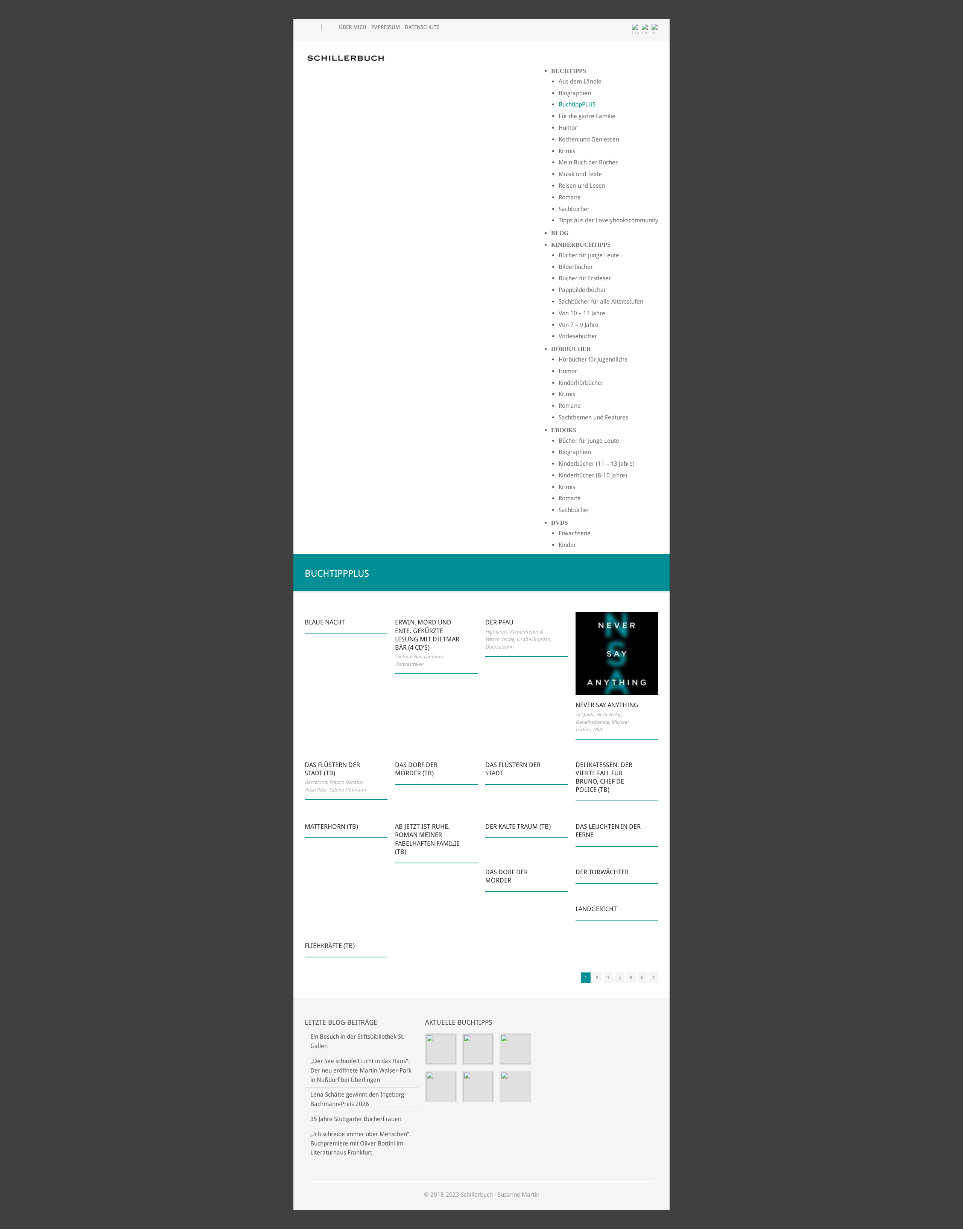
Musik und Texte (580, 174)
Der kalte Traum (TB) (518, 826)
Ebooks (563, 430)
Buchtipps (568, 71)
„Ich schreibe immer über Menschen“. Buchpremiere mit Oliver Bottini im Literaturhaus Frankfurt (360, 1143)
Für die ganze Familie (587, 116)
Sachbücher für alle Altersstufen (601, 301)
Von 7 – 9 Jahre (578, 324)
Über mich (352, 27)
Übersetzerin (499, 647)
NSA (597, 729)
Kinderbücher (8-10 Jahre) (593, 475)
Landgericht (596, 909)
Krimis (567, 151)
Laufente (433, 656)
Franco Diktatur (346, 782)
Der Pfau (499, 622)
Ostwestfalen (409, 664)
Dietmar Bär (408, 656)
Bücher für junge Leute (589, 255)
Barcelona (316, 782)
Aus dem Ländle (580, 81)
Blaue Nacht (325, 622)
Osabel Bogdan (533, 639)
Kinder (567, 544)
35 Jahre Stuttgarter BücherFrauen (355, 1119)
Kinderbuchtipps (581, 245)
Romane (570, 197)
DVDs (559, 523)
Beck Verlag (609, 714)
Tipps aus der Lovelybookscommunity (608, 220)
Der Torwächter (602, 872)
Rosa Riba (316, 790)
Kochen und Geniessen (589, 139)
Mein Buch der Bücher (588, 162)
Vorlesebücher (578, 336)
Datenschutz (422, 27)
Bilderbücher (576, 266)
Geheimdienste (592, 722)
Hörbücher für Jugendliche (593, 359)
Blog (559, 233)
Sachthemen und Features (593, 417)
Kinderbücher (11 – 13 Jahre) (597, 463)
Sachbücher (574, 209)
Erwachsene (575, 533)
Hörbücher (571, 349)
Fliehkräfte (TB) (330, 945)
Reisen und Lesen (582, 185)
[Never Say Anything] (617, 653)
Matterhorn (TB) (331, 826)
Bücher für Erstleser (585, 278)
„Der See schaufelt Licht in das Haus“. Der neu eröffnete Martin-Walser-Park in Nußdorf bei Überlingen (361, 1070)
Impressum (385, 27)
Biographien (575, 93)
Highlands (496, 632)
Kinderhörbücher (581, 382)
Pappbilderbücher (582, 289)
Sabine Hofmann (347, 790)
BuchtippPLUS (577, 104)
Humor (568, 127)
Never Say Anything (607, 705)
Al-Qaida (585, 714)
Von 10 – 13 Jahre (582, 313)
